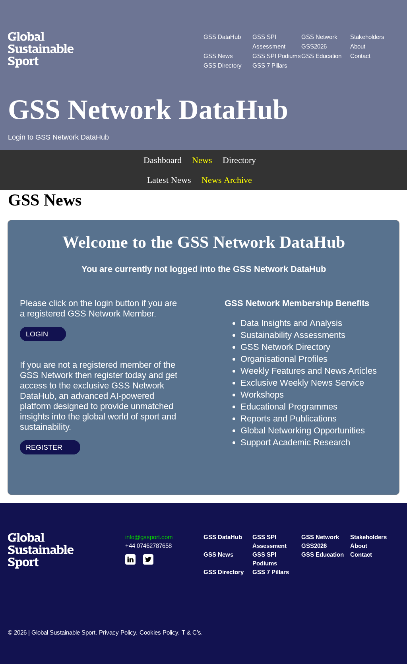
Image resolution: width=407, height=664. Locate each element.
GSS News (218, 55)
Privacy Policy (117, 632)
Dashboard (162, 160)
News (202, 160)
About (357, 46)
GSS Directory (223, 65)
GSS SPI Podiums (276, 55)
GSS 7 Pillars (269, 65)
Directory (239, 160)
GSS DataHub (222, 36)
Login (37, 334)
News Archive (227, 180)
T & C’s (191, 632)
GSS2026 (314, 46)
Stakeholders (367, 36)
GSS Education (321, 55)
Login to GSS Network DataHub (58, 137)
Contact (360, 55)
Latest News (169, 180)
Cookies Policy (159, 632)
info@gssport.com (149, 537)
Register (44, 447)
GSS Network (319, 36)
